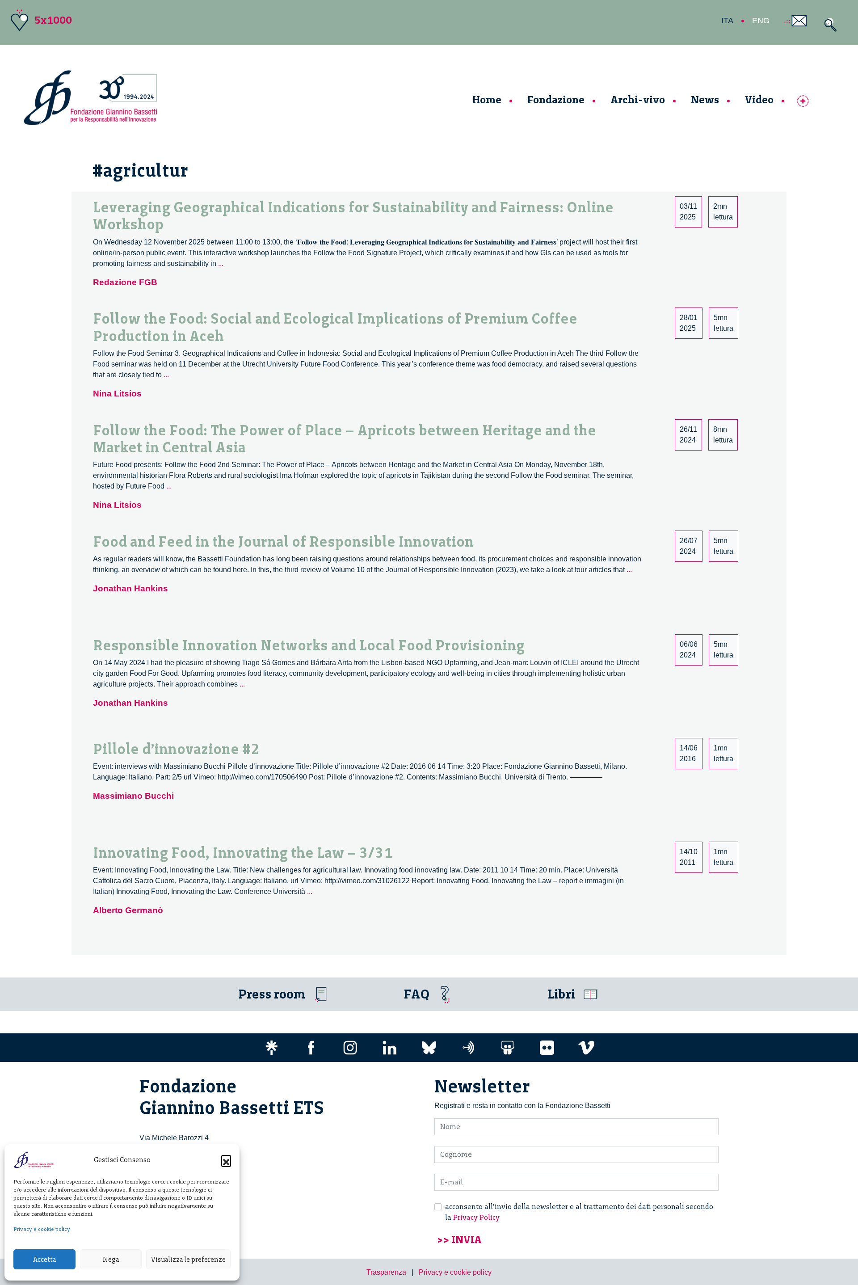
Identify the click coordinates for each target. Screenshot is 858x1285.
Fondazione (556, 99)
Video (759, 99)
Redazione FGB (125, 282)
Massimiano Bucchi (133, 795)
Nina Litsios (117, 393)
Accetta (44, 1260)
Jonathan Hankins (130, 588)
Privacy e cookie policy (41, 1229)
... (220, 263)
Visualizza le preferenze (188, 1260)
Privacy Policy (476, 1217)
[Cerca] (828, 25)
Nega (111, 1260)
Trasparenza (386, 1272)
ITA (727, 20)
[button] (226, 1159)
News (705, 99)
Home (486, 99)
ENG (761, 20)
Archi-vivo (637, 99)
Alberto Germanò (128, 910)
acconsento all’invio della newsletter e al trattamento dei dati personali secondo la (579, 1212)
